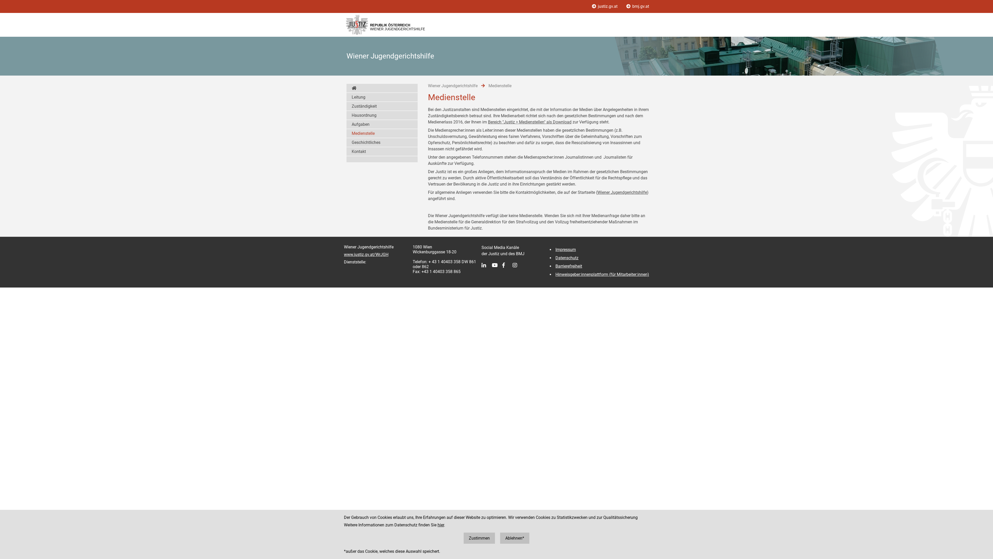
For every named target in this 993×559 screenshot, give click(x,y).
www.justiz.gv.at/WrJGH (366, 254)
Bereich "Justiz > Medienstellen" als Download (529, 122)
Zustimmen (479, 538)
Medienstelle (363, 133)
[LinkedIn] (487, 265)
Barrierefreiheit (568, 266)
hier (441, 525)
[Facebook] (507, 265)
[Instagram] (518, 265)
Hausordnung (364, 115)
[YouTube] (497, 265)
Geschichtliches (366, 142)
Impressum (565, 249)
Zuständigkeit (364, 106)
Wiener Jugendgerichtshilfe (622, 192)
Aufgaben (361, 124)
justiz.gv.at (608, 6)
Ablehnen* (514, 538)
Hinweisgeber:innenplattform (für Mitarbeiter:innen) (602, 274)
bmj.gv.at (640, 6)
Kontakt (359, 151)
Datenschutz (566, 257)
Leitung (358, 97)
